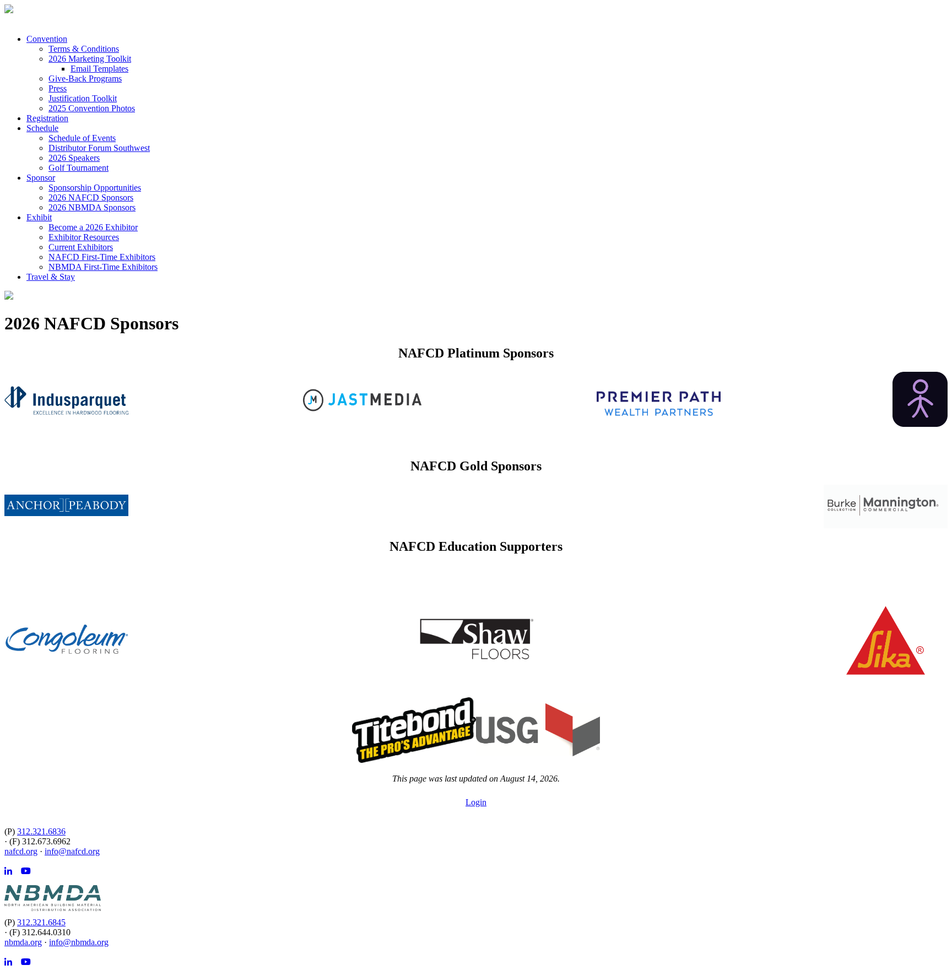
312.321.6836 (41, 831)
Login (476, 802)
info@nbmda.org (79, 942)
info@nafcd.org (72, 851)
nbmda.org (23, 942)
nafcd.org (20, 851)
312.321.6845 (41, 922)
